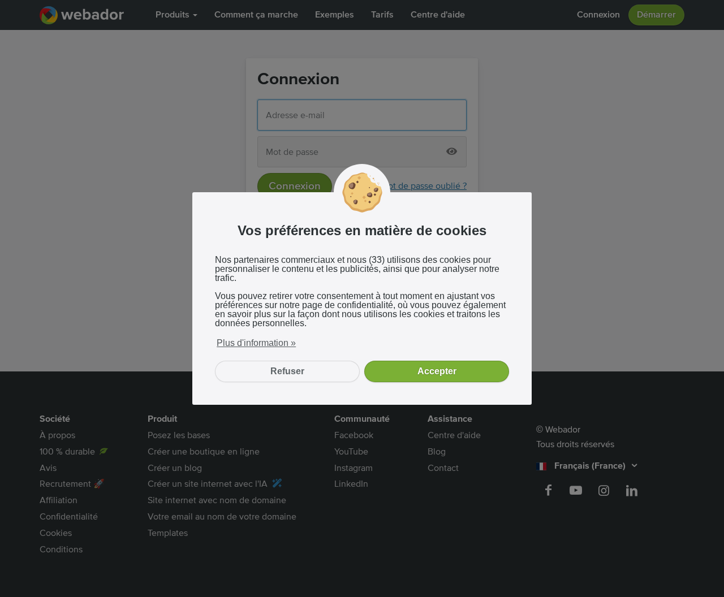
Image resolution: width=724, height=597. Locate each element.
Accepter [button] (436, 371)
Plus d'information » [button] (256, 343)
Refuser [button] (287, 371)
